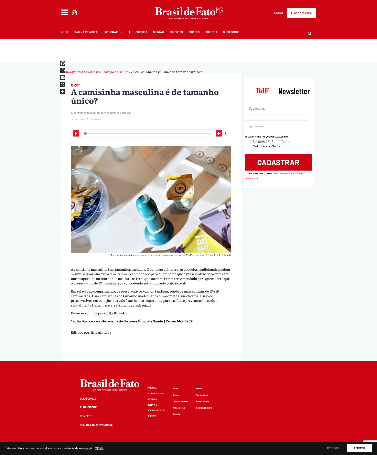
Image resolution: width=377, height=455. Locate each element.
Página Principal (86, 32)
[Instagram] (74, 13)
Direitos (152, 399)
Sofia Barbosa (95, 119)
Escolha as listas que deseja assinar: (267, 136)
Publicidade (88, 407)
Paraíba (176, 414)
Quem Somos (231, 32)
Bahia (175, 388)
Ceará (176, 395)
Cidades (194, 32)
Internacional (155, 393)
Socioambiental (156, 410)
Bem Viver (152, 404)
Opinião (158, 32)
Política (211, 32)
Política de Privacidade (96, 424)
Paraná (199, 388)
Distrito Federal (180, 401)
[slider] (147, 133)
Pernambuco (202, 395)
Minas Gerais (179, 407)
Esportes (176, 32)
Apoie (65, 32)
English (278, 12)
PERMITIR (359, 448)
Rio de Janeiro (202, 401)
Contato (86, 416)
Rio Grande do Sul (204, 407)
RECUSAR (333, 448)
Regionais (111, 32)
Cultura (141, 32)
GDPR (99, 448)
